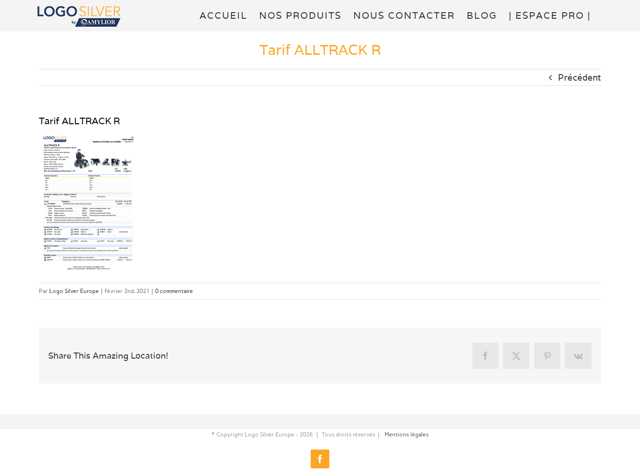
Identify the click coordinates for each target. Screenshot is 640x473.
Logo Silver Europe (74, 291)
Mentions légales (407, 434)
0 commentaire (174, 291)
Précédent (579, 77)
